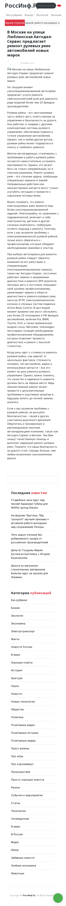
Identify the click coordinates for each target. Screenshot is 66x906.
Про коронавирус (22, 764)
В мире (15, 654)
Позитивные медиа (23, 740)
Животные (17, 873)
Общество (17, 709)
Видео (15, 842)
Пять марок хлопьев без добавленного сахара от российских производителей (29, 538)
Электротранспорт (23, 631)
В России (17, 834)
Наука (15, 686)
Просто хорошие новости (27, 779)
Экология (42, 15)
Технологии (18, 810)
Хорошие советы (22, 662)
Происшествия (20, 771)
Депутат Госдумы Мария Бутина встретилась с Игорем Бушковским (30, 554)
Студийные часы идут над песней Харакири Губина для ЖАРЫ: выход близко (29, 503)
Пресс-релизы (20, 748)
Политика (17, 717)
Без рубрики (14, 15)
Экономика (18, 623)
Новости (16, 693)
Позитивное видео (23, 725)
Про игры (17, 756)
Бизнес (29, 15)
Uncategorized (20, 818)
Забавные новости (23, 857)
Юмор (15, 849)
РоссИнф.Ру (22, 5)
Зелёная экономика (23, 865)
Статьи (15, 803)
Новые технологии (23, 701)
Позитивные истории (24, 732)
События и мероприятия (27, 795)
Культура (16, 678)
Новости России (21, 646)
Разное (15, 787)
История (16, 670)
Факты (15, 639)
